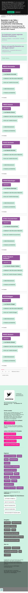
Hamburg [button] (7, 463)
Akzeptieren (11, 12)
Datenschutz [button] (15, 547)
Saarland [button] (7, 480)
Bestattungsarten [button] (9, 502)
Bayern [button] (19, 456)
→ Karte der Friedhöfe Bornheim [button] (10, 158)
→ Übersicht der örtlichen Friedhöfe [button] (12, 78)
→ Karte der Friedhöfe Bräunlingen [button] (10, 196)
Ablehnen (18, 12)
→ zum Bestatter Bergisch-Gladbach (11, 266)
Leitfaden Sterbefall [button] (10, 498)
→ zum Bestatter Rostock (9, 112)
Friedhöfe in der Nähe (6, 15)
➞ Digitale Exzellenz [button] (10, 434)
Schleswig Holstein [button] (10, 487)
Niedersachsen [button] (8, 473)
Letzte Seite (5, 375)
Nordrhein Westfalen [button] (10, 470)
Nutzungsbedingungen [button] (11, 551)
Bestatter (3, 16)
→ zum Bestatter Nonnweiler (9, 74)
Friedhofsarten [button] (16, 522)
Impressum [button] (7, 547)
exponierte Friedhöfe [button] (10, 526)
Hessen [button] (6, 477)
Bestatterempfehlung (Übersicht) (19, 15)
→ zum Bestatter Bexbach (9, 342)
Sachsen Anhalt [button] (9, 484)
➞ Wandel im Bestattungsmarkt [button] (13, 437)
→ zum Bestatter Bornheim (9, 150)
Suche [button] (13, 529)
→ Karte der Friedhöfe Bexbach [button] (10, 350)
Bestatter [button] (7, 529)
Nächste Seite (16, 371)
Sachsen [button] (14, 480)
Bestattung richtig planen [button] (12, 540)
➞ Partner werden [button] (9, 422)
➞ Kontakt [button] (7, 554)
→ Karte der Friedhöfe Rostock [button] (10, 120)
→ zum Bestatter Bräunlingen (9, 188)
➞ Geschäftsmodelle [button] (10, 441)
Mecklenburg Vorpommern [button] (12, 466)
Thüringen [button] (20, 487)
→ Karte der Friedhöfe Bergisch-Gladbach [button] (12, 274)
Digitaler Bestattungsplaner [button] (12, 512)
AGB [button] (20, 551)
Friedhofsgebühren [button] (10, 509)
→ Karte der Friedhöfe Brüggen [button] (10, 312)
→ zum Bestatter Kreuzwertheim (10, 226)
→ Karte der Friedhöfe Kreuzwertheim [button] (11, 234)
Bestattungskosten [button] (10, 505)
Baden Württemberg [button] (10, 456)
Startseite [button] (7, 522)
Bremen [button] (17, 473)
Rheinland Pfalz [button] (15, 477)
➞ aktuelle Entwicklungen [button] (12, 444)
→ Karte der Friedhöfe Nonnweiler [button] (10, 82)
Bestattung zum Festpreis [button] (11, 533)
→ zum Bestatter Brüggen (9, 304)
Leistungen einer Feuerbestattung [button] (14, 536)
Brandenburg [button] (13, 459)
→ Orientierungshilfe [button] (8, 88)
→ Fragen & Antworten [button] (9, 92)
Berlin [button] (6, 459)
